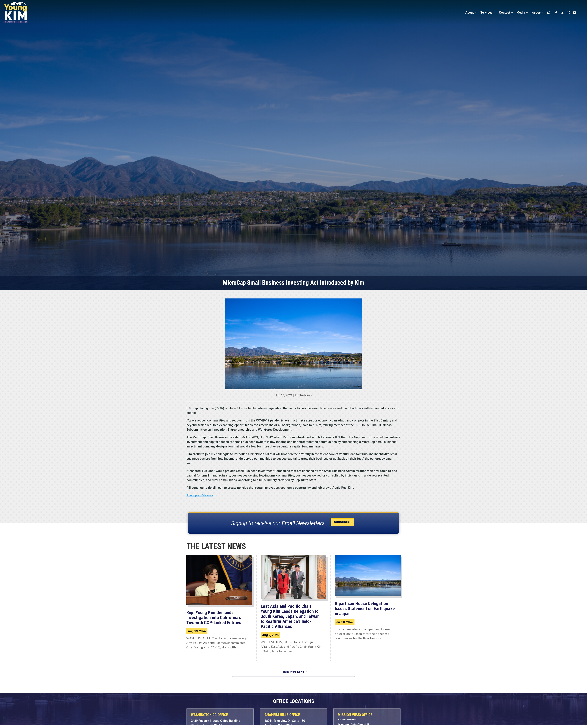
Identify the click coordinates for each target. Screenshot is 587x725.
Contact (504, 12)
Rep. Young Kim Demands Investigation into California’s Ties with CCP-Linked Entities (214, 617)
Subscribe (342, 522)
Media (521, 12)
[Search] (548, 12)
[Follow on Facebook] (556, 12)
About (469, 12)
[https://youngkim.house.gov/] (16, 12)
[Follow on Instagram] (568, 12)
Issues (536, 12)
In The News (303, 395)
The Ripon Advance (199, 495)
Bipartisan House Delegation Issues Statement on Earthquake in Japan (365, 608)
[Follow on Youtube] (574, 12)
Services (486, 12)
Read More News (293, 671)
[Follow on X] (562, 12)
